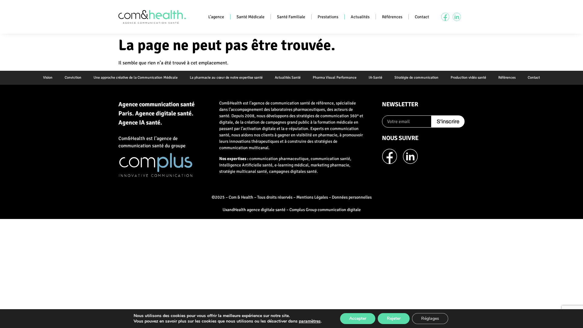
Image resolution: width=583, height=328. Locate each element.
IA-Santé (375, 77)
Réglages (430, 318)
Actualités (360, 16)
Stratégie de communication (416, 77)
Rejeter (394, 318)
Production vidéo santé (468, 77)
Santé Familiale (291, 16)
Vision (48, 77)
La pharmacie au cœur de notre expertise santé (226, 77)
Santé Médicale (250, 16)
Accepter (357, 318)
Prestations (328, 16)
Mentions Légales (312, 197)
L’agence (216, 16)
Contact (422, 16)
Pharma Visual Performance (334, 77)
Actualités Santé (288, 77)
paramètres (310, 321)
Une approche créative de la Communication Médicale (136, 77)
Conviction (73, 77)
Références (392, 16)
